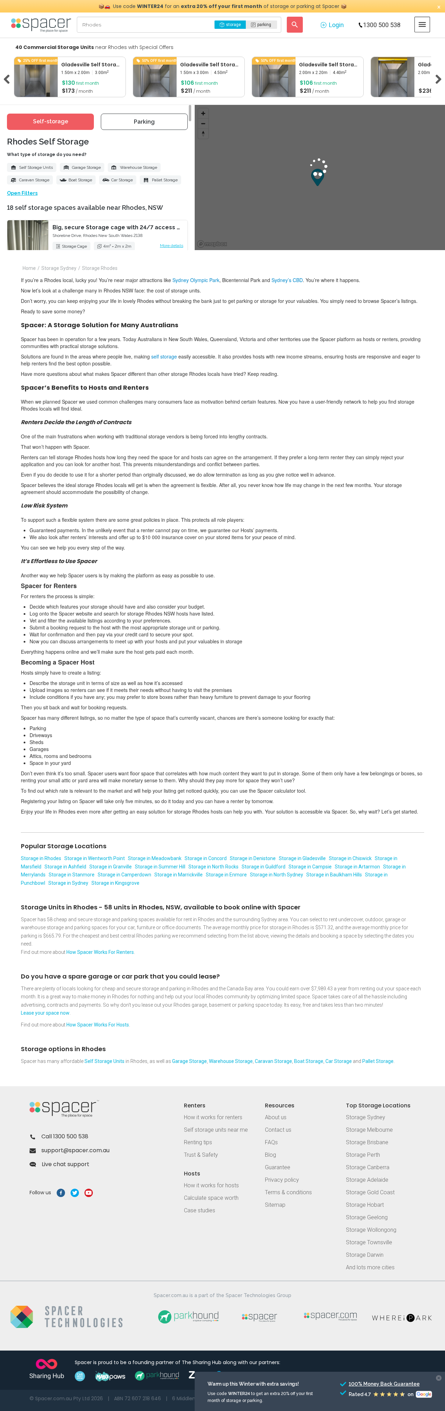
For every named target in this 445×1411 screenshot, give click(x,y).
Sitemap (275, 1205)
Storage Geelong (367, 1217)
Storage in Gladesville (302, 858)
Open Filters (22, 193)
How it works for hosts (211, 1185)
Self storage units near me (216, 1130)
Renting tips (198, 1142)
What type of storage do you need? (47, 154)
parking (264, 24)
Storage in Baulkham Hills (334, 874)
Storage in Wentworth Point (94, 858)
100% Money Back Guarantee (371, 1384)
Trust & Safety (201, 1155)
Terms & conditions (288, 1192)
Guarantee (277, 1167)
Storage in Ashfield (65, 866)
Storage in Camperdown (124, 874)
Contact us (278, 1130)
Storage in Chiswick (350, 858)
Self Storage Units (36, 167)
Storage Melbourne (369, 1130)
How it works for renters (213, 1117)
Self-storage (50, 121)
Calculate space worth (211, 1198)
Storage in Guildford (263, 866)
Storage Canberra (367, 1167)
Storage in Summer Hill (160, 866)
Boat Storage (80, 180)
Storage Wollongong (371, 1230)
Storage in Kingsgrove (115, 883)
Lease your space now (45, 1013)
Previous (9, 78)
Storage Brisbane (367, 1142)
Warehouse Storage (138, 167)
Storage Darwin (364, 1255)
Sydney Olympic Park (195, 280)
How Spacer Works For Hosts (97, 1025)
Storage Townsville (369, 1242)
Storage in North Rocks (213, 866)
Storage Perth (363, 1155)
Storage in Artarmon (357, 866)
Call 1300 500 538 (64, 1136)
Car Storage (122, 180)
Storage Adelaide (367, 1180)
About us (275, 1117)
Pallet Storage (165, 180)
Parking (144, 121)
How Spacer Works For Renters (100, 952)
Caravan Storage (34, 180)
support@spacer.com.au (75, 1150)
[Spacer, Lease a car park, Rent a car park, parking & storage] (42, 24)
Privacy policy (282, 1180)
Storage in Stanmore (72, 874)
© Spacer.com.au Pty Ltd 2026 (66, 1398)
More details (171, 245)
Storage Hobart (365, 1205)
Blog (270, 1155)
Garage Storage (86, 167)
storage (233, 24)
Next (436, 78)
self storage (164, 356)
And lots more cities (370, 1267)
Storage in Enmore (226, 874)
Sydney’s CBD (287, 280)
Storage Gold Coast (370, 1192)
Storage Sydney (365, 1117)
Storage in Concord (206, 858)
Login (336, 24)
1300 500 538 (381, 24)
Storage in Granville (110, 866)
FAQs (271, 1142)
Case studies (199, 1210)
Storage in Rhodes (41, 858)
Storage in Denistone (253, 858)
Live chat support (65, 1164)
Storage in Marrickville (178, 874)
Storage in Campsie (310, 866)
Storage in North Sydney (276, 874)
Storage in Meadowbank (154, 858)
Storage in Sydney (68, 883)
